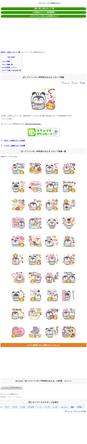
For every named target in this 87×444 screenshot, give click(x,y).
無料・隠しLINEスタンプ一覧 (43, 8)
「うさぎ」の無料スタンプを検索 (14, 145)
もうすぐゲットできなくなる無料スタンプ (43, 16)
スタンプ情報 (6, 61)
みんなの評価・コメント (9, 67)
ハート (39, 407)
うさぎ (22, 407)
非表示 (13, 57)
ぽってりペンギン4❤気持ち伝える (49, 3)
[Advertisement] (43, 35)
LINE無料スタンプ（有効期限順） (43, 12)
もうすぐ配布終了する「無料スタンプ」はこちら (43, 345)
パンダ (47, 407)
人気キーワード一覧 (13, 52)
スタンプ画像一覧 (7, 64)
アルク (7, 407)
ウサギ (14, 407)
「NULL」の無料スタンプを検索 (14, 140)
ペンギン (55, 407)
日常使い (80, 407)
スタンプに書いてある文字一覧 (11, 70)
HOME (3, 52)
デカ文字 (31, 407)
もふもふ (64, 407)
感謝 (72, 407)
